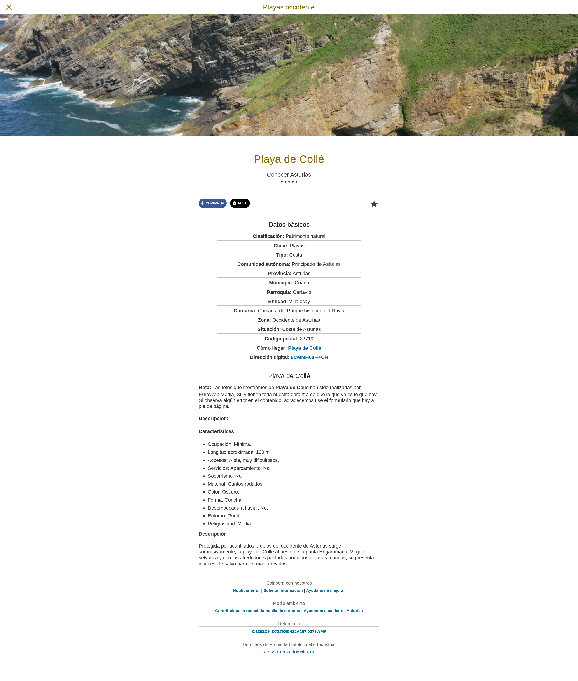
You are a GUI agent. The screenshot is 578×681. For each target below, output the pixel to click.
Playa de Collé (304, 348)
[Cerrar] (9, 7)
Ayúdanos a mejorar (325, 590)
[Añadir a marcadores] (373, 203)
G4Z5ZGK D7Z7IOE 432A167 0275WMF (289, 631)
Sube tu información (283, 590)
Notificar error (246, 590)
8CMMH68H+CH (309, 357)
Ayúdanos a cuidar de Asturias (333, 610)
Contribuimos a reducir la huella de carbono (257, 610)
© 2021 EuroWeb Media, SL (289, 652)
